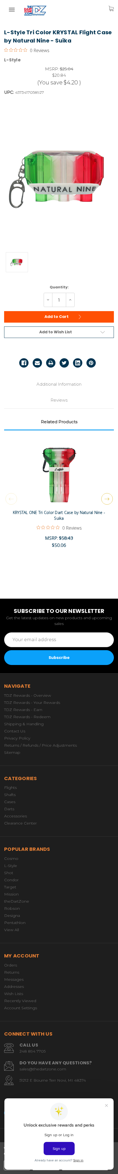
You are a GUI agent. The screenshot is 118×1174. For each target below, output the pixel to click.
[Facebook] (24, 363)
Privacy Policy (17, 738)
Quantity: (59, 287)
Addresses (14, 986)
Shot (8, 872)
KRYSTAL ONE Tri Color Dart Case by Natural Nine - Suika (59, 515)
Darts (9, 808)
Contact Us (14, 731)
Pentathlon (15, 922)
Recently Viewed (20, 1000)
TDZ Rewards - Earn (23, 709)
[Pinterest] (91, 363)
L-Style (10, 865)
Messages (14, 979)
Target (10, 887)
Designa (12, 915)
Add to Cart (56, 316)
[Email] (37, 363)
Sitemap (12, 752)
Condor (11, 879)
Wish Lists (13, 993)
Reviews (59, 400)
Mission (11, 894)
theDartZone (16, 901)
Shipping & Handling (24, 723)
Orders (10, 965)
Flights (10, 787)
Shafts (10, 794)
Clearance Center (20, 823)
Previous (11, 499)
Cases (9, 801)
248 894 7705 (32, 1051)
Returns (11, 972)
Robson (12, 908)
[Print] (50, 363)
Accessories (15, 816)
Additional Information (59, 384)
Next (107, 499)
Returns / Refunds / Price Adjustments (40, 745)
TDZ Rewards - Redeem (27, 716)
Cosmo (11, 858)
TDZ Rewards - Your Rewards (32, 702)
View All (11, 929)
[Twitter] (64, 363)
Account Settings (20, 1007)
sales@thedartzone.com (42, 1069)
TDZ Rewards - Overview (27, 695)
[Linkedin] (77, 363)
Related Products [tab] (59, 421)
